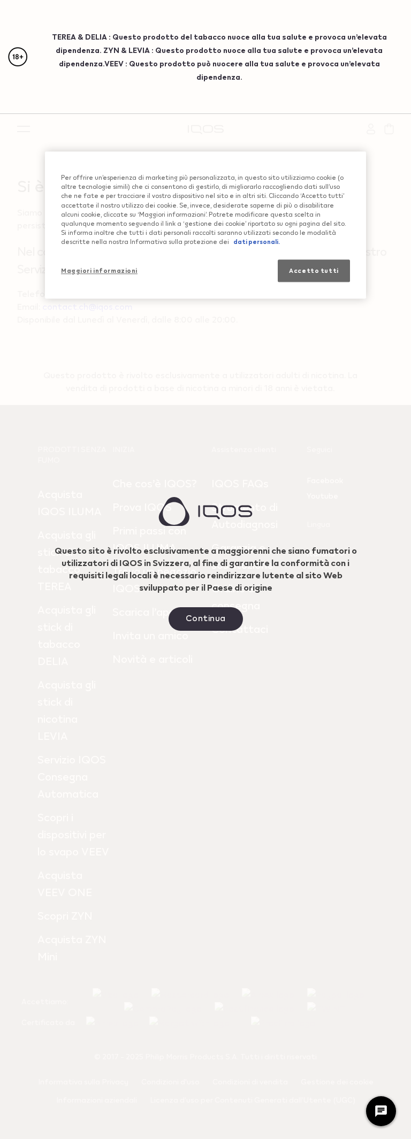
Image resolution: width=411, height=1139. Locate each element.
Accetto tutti (313, 270)
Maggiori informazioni (99, 270)
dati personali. (256, 241)
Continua (206, 617)
